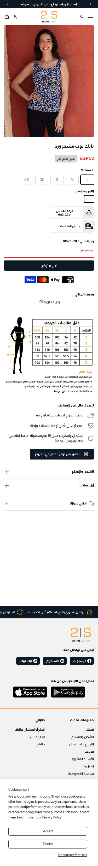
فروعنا (89, 751)
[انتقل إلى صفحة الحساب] (15, 17)
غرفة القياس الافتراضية (64, 212)
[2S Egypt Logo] (81, 635)
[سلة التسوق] (7, 17)
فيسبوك (79, 661)
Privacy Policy (51, 817)
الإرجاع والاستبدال (81, 744)
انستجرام (52, 661)
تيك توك (26, 661)
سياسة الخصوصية (81, 774)
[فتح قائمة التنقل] (91, 17)
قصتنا (90, 729)
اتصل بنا (88, 766)
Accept (48, 831)
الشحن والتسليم (82, 737)
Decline (48, 844)
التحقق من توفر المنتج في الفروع (58, 454)
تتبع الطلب (37, 737)
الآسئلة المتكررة (83, 759)
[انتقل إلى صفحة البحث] (82, 17)
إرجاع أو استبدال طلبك (30, 729)
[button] (7, 17)
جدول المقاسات (69, 226)
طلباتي (40, 744)
